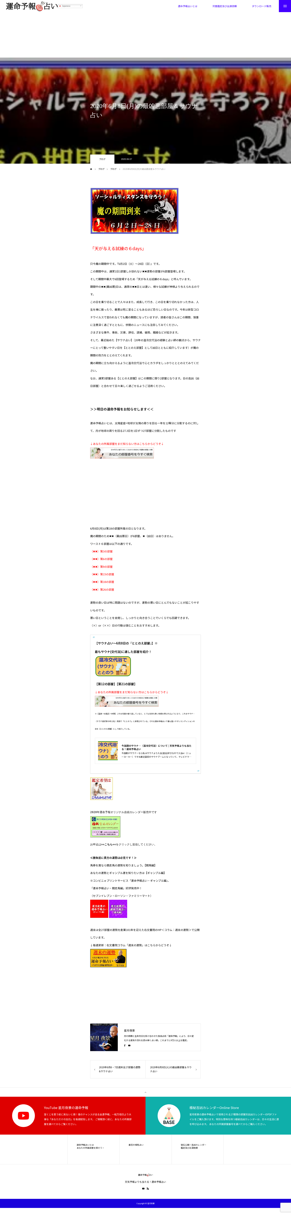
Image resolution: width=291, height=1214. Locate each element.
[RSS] (147, 1188)
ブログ (102, 159)
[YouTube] (129, 1045)
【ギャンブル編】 (155, 873)
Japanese (65, 6)
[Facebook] (124, 1045)
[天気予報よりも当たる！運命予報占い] (32, 6)
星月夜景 (129, 1030)
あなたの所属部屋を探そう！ (90, 1147)
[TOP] (145, 1092)
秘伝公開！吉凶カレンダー (193, 1144)
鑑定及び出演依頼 (189, 1147)
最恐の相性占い (136, 1144)
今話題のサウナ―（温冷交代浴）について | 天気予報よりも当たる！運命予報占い (156, 747)
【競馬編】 (151, 865)
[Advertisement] (145, 35)
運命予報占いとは (85, 1144)
